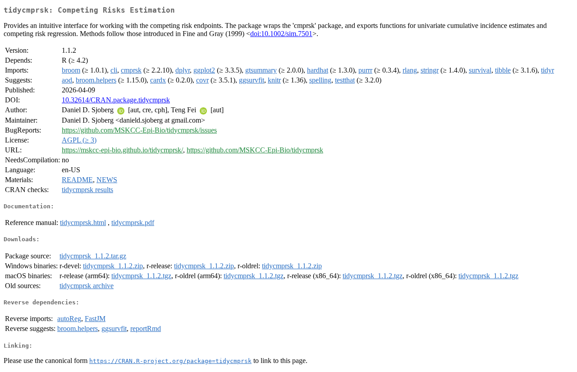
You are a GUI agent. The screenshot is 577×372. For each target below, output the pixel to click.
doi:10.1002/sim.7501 (281, 33)
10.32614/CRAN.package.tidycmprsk (116, 100)
